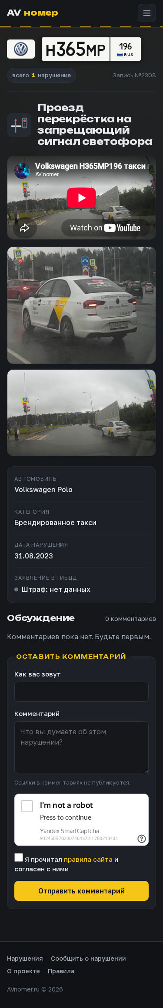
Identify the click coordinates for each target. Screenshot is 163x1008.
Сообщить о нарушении (88, 958)
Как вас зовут (37, 674)
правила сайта (88, 859)
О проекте (23, 971)
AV (32, 13)
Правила (61, 971)
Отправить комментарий (81, 891)
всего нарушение (41, 75)
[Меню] (147, 13)
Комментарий (37, 713)
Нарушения (25, 958)
